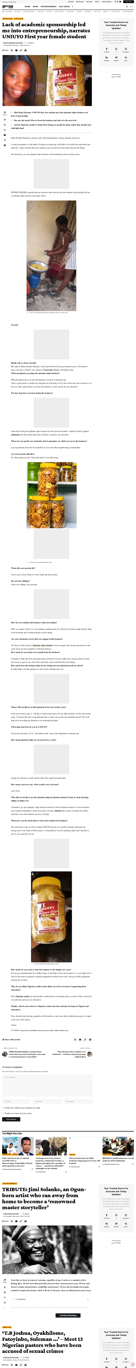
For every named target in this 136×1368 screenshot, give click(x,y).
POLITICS (18, 11)
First (38, 1030)
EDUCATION (70, 11)
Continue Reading (68, 1315)
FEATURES (8, 11)
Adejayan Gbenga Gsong (111, 1164)
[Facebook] (115, 1)
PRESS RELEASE (128, 11)
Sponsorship (48, 1030)
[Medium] (116, 59)
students (58, 810)
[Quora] (125, 59)
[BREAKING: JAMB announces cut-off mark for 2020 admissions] (118, 1146)
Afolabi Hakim (42, 1172)
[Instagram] (125, 50)
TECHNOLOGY (115, 11)
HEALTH (105, 11)
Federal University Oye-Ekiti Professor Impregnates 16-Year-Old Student (84, 1160)
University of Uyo (51, 369)
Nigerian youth (22, 996)
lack (42, 1030)
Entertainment (9, 1183)
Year (67, 1030)
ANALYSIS (41, 11)
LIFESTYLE (97, 11)
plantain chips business (43, 645)
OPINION (79, 11)
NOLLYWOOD (59, 11)
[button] (72, 6)
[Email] (16, 50)
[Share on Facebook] (4, 119)
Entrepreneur (24, 1030)
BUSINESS (88, 11)
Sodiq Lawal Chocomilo (11, 1214)
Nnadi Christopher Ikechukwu (13, 43)
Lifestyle (19, 18)
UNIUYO (62, 1030)
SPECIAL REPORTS (29, 11)
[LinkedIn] (106, 59)
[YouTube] (120, 1)
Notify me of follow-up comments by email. (22, 1107)
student (56, 1030)
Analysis (7, 1327)
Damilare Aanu (75, 1167)
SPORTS (49, 11)
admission (15, 434)
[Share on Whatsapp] (4, 129)
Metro (15, 1154)
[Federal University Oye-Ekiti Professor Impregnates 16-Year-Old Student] (84, 1146)
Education (7, 18)
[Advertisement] (51, 174)
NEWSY (38, 1154)
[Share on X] (12, 50)
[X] (117, 1)
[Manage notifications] (133, 1364)
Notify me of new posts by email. (18, 1113)
